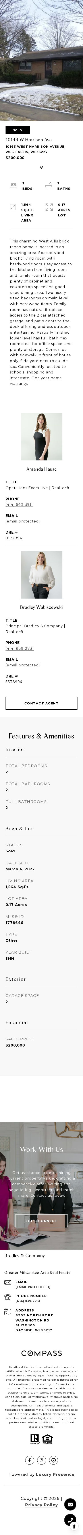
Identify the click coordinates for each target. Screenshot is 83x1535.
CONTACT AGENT (41, 703)
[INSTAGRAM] (41, 1460)
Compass (34, 1371)
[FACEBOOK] (29, 1460)
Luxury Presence (55, 1474)
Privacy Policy (41, 1505)
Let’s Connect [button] (42, 1221)
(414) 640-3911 (19, 504)
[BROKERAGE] (53, 1460)
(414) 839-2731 (20, 648)
